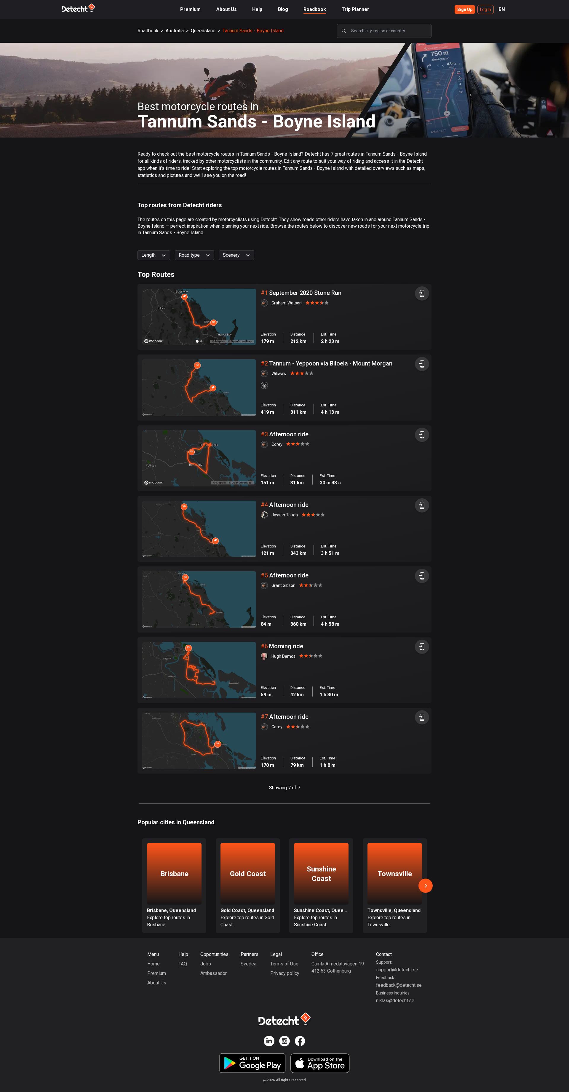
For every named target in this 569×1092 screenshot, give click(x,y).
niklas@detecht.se (395, 1000)
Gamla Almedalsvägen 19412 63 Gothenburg (337, 967)
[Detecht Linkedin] (269, 1042)
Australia (175, 30)
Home (153, 964)
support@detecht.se (397, 970)
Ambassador (213, 973)
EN (501, 9)
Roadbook (314, 9)
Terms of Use (284, 964)
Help (257, 9)
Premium (190, 9)
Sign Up (464, 9)
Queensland (203, 30)
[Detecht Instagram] (284, 1042)
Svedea (248, 964)
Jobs (205, 964)
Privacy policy (284, 973)
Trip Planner (355, 9)
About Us (226, 9)
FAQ (182, 964)
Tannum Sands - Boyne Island (253, 30)
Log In (485, 9)
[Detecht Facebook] (300, 1042)
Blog (283, 9)
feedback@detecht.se (399, 985)
